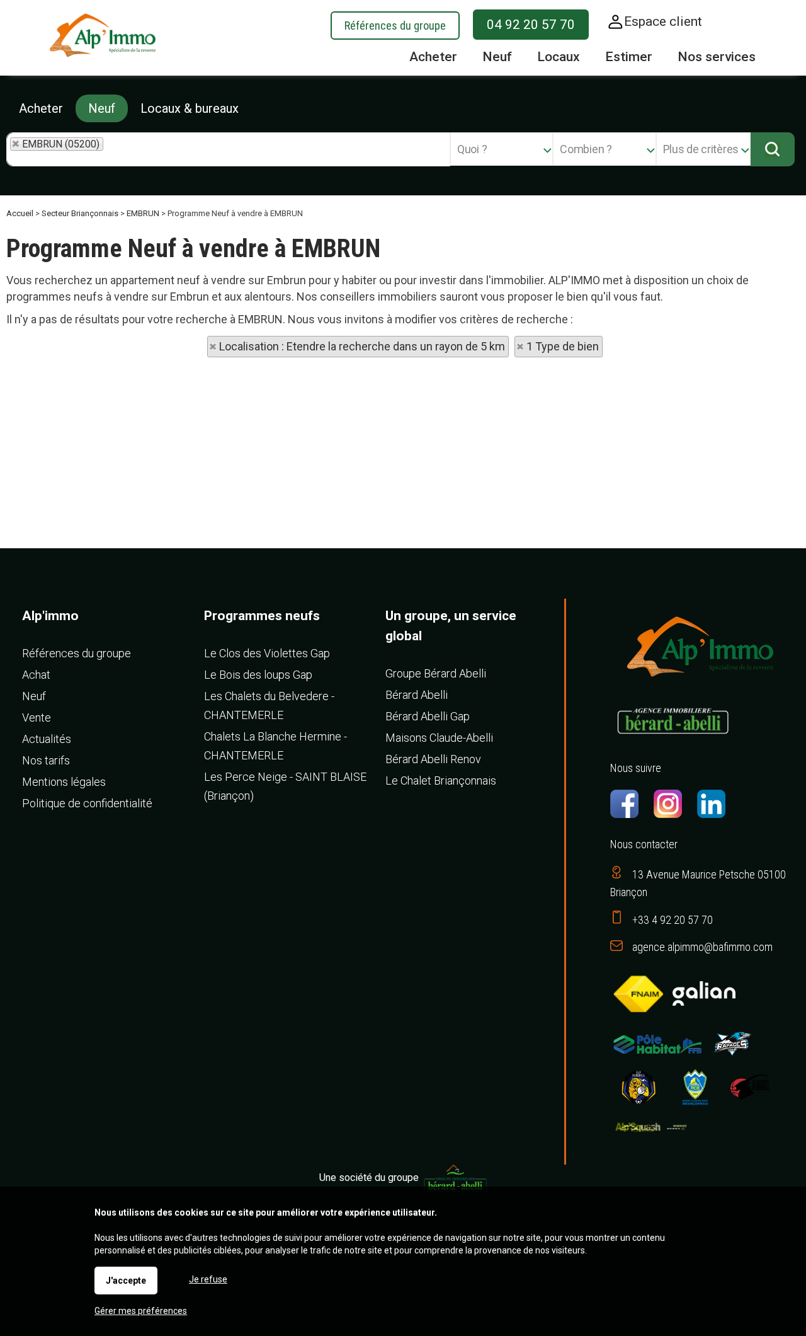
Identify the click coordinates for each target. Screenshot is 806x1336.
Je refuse (208, 1279)
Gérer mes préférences (140, 1311)
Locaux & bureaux (189, 108)
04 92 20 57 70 (531, 24)
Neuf (101, 108)
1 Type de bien (562, 346)
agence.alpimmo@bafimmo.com (702, 946)
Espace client (663, 21)
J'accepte (126, 1281)
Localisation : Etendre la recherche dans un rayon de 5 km (362, 346)
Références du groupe (395, 25)
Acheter (41, 108)
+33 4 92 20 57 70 (672, 919)
